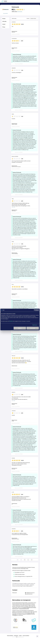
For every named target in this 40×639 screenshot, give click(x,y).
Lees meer (13, 207)
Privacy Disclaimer (10, 635)
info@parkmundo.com (30, 592)
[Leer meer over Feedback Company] (34, 620)
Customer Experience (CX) (28, 607)
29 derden (11, 321)
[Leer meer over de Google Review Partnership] (15, 627)
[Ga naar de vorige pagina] (21, 560)
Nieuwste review (33, 18)
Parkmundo (15, 7)
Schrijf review (19, 11)
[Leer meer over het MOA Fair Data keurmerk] (24, 620)
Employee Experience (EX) (24, 608)
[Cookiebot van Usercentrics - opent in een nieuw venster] (34, 310)
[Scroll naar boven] (37, 636)
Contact (20, 635)
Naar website (5, 13)
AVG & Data (16, 635)
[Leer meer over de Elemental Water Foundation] (34, 627)
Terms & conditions (26, 635)
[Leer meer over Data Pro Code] (15, 620)
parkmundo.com (29, 594)
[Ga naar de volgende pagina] (28, 560)
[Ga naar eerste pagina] (17, 560)
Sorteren (28, 18)
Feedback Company (20, 636)
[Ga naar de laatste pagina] (31, 560)
